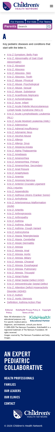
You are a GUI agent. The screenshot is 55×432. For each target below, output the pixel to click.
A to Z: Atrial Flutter (18, 276)
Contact (9, 403)
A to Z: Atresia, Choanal (20, 261)
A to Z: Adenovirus (17, 124)
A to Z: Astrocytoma (18, 232)
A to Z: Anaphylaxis (18, 173)
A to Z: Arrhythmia (17, 198)
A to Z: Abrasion (16, 65)
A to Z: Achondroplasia (19, 99)
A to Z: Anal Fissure (18, 169)
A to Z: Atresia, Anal (18, 250)
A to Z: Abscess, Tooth (19, 76)
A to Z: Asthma (15, 221)
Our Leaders (12, 391)
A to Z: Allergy (15, 139)
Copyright (46, 310)
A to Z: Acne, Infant (17, 102)
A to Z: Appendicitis (18, 191)
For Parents (17, 21)
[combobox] (32, 26)
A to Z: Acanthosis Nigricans (23, 95)
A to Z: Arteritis (15, 209)
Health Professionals (19, 378)
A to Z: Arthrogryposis (19, 213)
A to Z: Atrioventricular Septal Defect (27, 283)
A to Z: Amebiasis (17, 154)
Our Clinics (12, 397)
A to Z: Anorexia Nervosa (21, 180)
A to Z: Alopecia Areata (20, 147)
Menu (51, 6)
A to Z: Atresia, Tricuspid (20, 272)
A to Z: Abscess (16, 69)
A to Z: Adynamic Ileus (19, 132)
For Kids (31, 21)
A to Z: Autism (15, 295)
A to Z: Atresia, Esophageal (22, 265)
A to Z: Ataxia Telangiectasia (23, 235)
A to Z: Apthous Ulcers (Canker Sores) (28, 195)
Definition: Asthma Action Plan (24, 302)
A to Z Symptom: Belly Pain (22, 54)
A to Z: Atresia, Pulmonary (21, 269)
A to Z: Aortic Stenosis (19, 298)
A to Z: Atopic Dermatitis (20, 243)
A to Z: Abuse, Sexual (19, 87)
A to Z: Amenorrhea (18, 158)
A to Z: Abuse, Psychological (23, 84)
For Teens (45, 21)
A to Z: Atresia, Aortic (19, 254)
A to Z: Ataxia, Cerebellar (21, 239)
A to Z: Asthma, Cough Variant (24, 228)
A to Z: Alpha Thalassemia (22, 150)
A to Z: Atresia (15, 247)
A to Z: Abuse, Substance (21, 91)
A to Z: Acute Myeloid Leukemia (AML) (28, 121)
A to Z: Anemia (15, 176)
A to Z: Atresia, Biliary (19, 257)
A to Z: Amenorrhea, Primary (23, 161)
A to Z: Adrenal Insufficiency (22, 128)
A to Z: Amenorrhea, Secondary (24, 165)
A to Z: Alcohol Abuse (19, 136)
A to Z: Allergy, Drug (18, 143)
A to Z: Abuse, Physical (20, 80)
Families (10, 384)
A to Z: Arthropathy (17, 217)
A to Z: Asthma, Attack (19, 224)
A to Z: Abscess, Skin (19, 73)
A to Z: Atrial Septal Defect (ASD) (25, 280)
